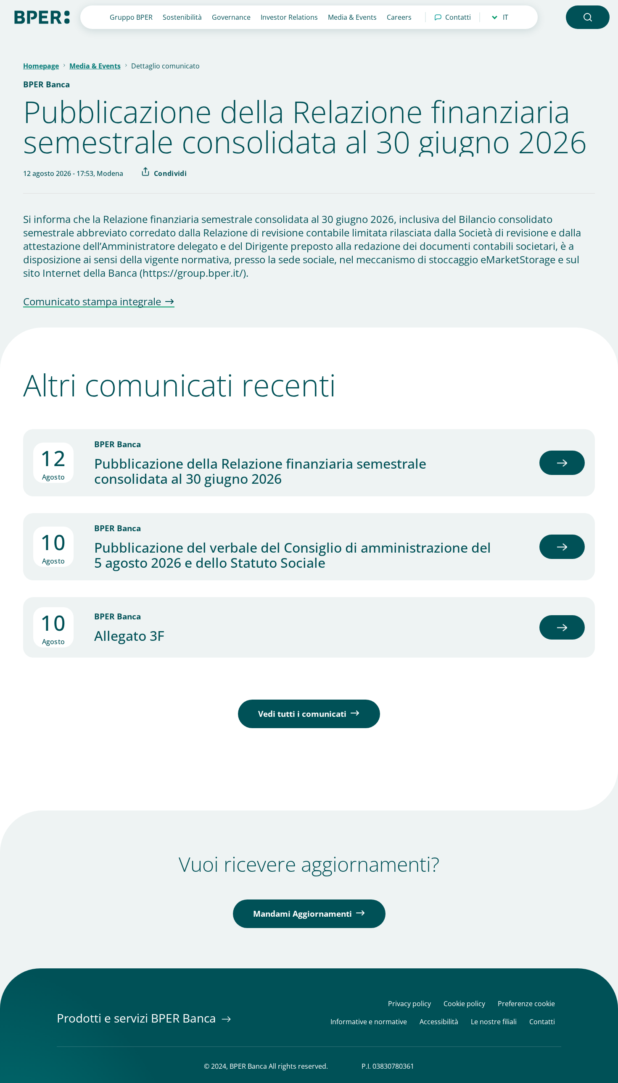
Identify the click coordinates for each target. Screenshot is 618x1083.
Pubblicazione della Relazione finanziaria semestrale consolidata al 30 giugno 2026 (260, 471)
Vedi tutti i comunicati (302, 713)
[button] (588, 17)
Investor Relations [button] (289, 17)
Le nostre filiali (494, 1022)
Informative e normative (368, 1022)
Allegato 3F (129, 635)
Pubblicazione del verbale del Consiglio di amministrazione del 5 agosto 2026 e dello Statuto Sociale (292, 555)
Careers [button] (399, 17)
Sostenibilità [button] (182, 17)
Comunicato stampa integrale (92, 301)
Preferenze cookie (526, 1004)
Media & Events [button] (352, 17)
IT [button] (505, 17)
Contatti (458, 17)
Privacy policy (409, 1004)
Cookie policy (464, 1004)
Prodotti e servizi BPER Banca (138, 1018)
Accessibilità (439, 1022)
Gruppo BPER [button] (131, 17)
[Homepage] (42, 16)
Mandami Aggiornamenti (302, 913)
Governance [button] (231, 17)
